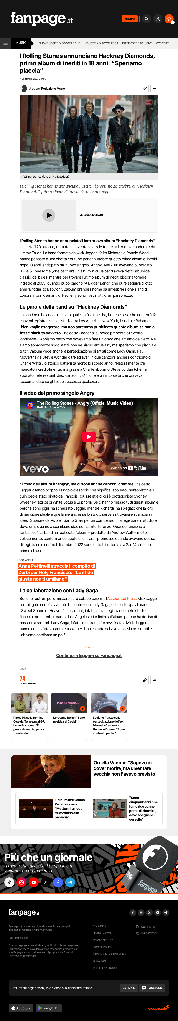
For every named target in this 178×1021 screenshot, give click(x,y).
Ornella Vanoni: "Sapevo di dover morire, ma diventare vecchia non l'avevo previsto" (126, 768)
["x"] (46, 882)
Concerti (163, 43)
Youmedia (99, 926)
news (23, 669)
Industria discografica (101, 43)
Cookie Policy (102, 947)
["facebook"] (58, 882)
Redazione (100, 961)
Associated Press (122, 598)
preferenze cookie (106, 967)
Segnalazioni (102, 933)
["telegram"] (70, 882)
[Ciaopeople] (158, 1009)
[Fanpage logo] (36, 19)
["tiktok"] (9, 882)
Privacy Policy (103, 940)
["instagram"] (21, 882)
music (21, 42)
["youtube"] (34, 882)
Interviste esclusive (137, 43)
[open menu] (5, 43)
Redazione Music (53, 88)
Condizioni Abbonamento (110, 954)
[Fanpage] (24, 912)
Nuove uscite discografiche (59, 43)
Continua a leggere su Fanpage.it (89, 655)
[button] (154, 88)
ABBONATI (130, 19)
